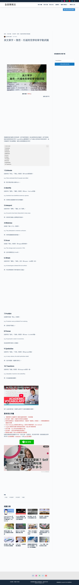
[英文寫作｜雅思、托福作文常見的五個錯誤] (9, 539)
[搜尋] (74, 1)
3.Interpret (7, 151)
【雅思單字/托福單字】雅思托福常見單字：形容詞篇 (19, 417)
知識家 (15, 581)
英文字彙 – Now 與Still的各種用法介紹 (15, 428)
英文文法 (51, 4)
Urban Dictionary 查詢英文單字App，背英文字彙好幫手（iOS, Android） (24, 425)
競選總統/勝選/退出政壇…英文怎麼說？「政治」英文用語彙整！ (32, 546)
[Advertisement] (39, 21)
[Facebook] (62, 1)
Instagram (18, 436)
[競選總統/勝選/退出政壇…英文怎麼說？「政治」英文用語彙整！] (33, 539)
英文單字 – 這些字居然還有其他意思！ (15, 430)
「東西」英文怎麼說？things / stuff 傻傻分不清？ (33, 533)
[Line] (67, 1)
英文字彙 (40, 4)
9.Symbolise (7, 162)
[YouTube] (69, 1)
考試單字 (11, 497)
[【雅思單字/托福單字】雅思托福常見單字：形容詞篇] (44, 526)
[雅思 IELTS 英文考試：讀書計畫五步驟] (21, 526)
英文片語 (46, 4)
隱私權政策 (59, 582)
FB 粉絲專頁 (11, 436)
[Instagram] (64, 1)
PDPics (29, 93)
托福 (6, 497)
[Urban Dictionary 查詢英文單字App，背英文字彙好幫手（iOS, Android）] (9, 511)
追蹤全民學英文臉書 (69, 9)
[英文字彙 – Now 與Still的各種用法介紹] (33, 511)
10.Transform (8, 164)
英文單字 (18, 497)
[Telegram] (72, 1)
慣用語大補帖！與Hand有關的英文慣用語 (16, 432)
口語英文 (57, 4)
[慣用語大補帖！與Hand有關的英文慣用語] (9, 526)
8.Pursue (7, 160)
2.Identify (7, 150)
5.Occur (6, 155)
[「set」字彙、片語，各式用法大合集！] (44, 539)
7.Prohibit (7, 158)
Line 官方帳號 (27, 436)
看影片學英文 (64, 4)
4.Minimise (7, 153)
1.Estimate (7, 148)
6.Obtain (7, 157)
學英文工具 (72, 4)
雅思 (23, 497)
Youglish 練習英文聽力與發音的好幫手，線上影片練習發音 (20, 426)
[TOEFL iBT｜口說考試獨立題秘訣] (21, 539)
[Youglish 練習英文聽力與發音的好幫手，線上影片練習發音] (21, 511)
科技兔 (18, 581)
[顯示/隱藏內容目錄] (46, 146)
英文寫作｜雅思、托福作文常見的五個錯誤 (16, 419)
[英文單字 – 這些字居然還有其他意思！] (44, 511)
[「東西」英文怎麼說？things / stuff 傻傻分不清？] (33, 526)
